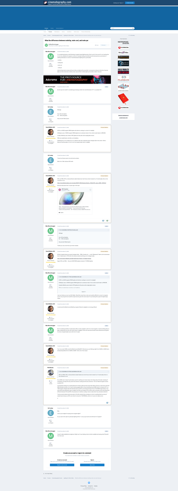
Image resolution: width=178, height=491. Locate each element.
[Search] (133, 28)
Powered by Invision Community (89, 488)
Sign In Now (92, 464)
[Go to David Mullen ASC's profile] (51, 132)
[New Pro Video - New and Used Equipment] (123, 52)
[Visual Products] (123, 70)
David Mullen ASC (50, 127)
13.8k (51, 381)
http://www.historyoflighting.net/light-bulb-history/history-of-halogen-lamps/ (74, 258)
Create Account (129, 2)
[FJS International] (123, 47)
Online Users (76, 31)
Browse (46, 28)
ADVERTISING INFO (123, 117)
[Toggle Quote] (59, 229)
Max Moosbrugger (54, 44)
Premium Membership (85, 31)
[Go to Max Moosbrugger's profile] (46, 45)
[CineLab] (123, 87)
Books (63, 31)
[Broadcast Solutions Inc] (123, 63)
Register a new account (62, 464)
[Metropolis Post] (123, 42)
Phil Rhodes (50, 367)
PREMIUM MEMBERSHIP (123, 115)
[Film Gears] (123, 78)
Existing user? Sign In (118, 2)
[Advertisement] (89, 16)
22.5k (51, 140)
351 (51, 119)
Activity (52, 28)
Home (45, 31)
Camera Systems (59, 28)
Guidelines (69, 31)
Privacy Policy (84, 486)
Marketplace (56, 31)
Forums (50, 31)
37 (51, 63)
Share (97, 45)
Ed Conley (50, 107)
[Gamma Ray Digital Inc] (123, 57)
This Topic (128, 28)
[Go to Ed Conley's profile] (51, 112)
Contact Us (90, 486)
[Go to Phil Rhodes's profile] (51, 372)
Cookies (95, 486)
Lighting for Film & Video (63, 45)
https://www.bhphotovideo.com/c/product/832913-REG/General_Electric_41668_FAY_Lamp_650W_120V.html (81, 183)
